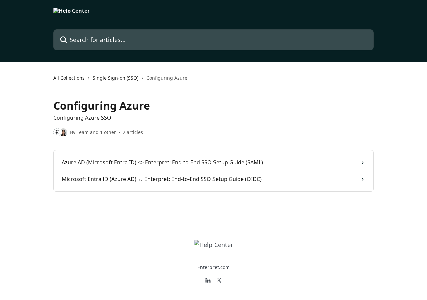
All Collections (69, 78)
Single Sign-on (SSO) (115, 78)
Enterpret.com (213, 267)
